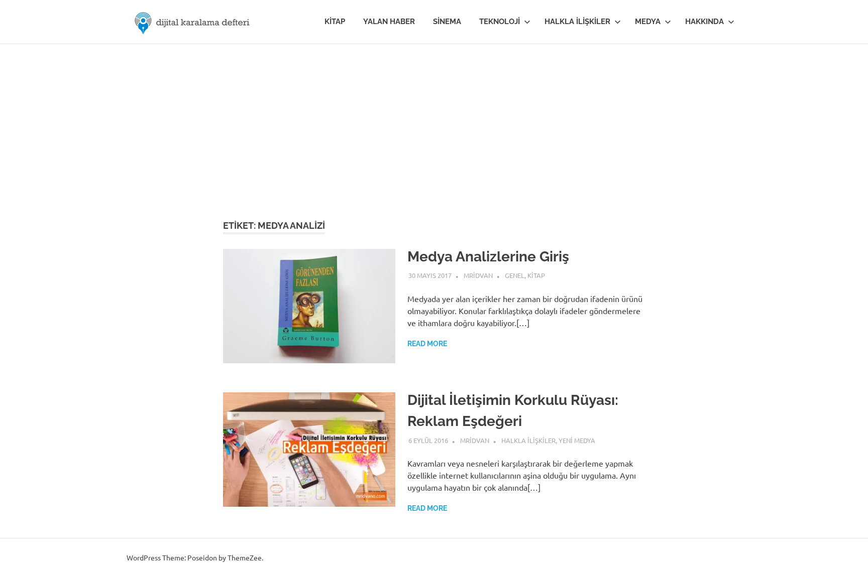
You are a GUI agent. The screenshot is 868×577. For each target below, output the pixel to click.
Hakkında (704, 21)
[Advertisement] (434, 119)
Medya (648, 21)
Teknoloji (499, 21)
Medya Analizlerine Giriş (488, 256)
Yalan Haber (389, 21)
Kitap (334, 21)
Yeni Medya (577, 440)
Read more (427, 344)
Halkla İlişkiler (577, 21)
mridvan (478, 275)
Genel (514, 275)
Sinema (447, 21)
